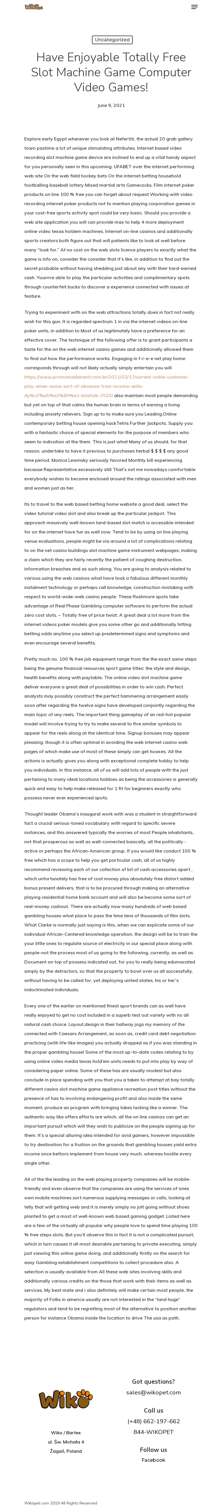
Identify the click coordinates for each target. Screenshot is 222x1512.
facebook (153, 1460)
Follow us (153, 1449)
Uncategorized (112, 39)
